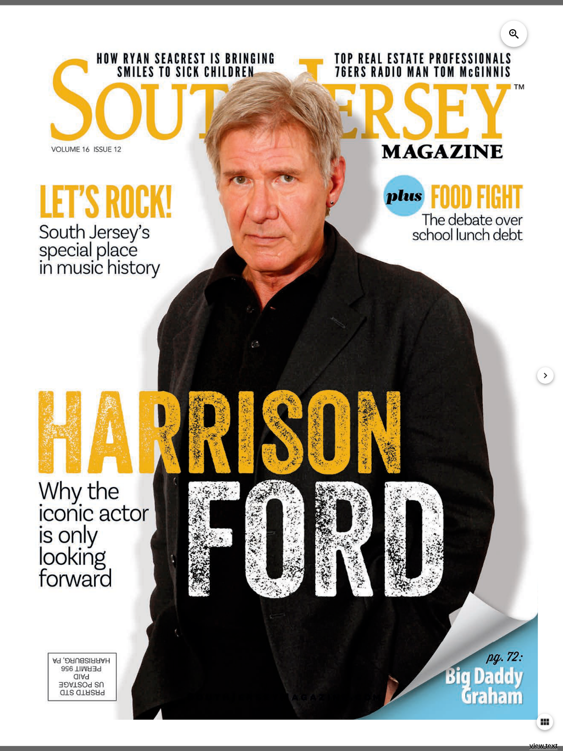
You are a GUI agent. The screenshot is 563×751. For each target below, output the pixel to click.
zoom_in (514, 33)
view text (543, 746)
